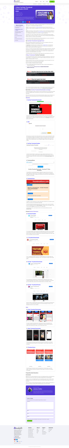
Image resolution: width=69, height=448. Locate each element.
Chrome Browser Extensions (18, 35)
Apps (16, 37)
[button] (53, 4)
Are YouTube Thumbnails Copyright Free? (18, 27)
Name (28, 410)
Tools (40, 1)
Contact (47, 1)
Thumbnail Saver (31, 347)
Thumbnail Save (31, 178)
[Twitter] (15, 439)
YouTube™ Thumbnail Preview (34, 284)
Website (28, 416)
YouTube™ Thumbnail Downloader (34, 261)
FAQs (43, 1)
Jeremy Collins (37, 389)
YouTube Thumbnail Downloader (34, 100)
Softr (28, 121)
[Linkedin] (17, 439)
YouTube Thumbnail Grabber (33, 143)
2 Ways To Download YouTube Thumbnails (19, 29)
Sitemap (40, 446)
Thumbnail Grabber (31, 213)
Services (36, 1)
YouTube (17, 11)
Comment (28, 401)
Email (28, 413)
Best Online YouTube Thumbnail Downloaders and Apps (19, 32)
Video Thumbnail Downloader (34, 309)
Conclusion (16, 40)
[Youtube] (14, 439)
